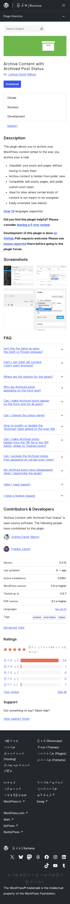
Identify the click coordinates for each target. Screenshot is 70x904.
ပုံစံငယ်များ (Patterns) (51, 760)
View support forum (16, 718)
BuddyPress (13, 832)
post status (50, 617)
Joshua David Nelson (22, 74)
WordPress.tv (14, 801)
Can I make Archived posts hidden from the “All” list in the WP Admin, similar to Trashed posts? (26, 442)
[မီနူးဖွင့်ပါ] (64, 5)
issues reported (15, 244)
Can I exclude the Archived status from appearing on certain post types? (29, 457)
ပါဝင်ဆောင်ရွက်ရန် (50, 782)
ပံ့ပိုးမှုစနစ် (12, 789)
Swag (42, 801)
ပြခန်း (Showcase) (49, 741)
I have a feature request (19, 495)
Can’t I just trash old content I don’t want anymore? (22, 363)
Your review (11, 692)
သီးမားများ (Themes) (48, 747)
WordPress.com (16, 813)
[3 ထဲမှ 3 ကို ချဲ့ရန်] (61, 293)
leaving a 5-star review (33, 225)
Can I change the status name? (24, 415)
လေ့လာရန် (9, 782)
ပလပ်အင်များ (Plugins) (51, 753)
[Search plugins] (41, 28)
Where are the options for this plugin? (28, 376)
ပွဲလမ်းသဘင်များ (47, 789)
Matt (9, 819)
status (62, 617)
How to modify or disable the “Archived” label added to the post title (29, 427)
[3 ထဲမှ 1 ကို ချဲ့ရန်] (29, 270)
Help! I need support (17, 484)
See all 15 (60, 609)
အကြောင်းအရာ (11, 741)
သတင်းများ (9, 747)
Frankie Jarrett (21, 549)
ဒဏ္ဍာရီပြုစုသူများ (15, 795)
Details (11, 98)
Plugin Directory (13, 16)
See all (62, 692)
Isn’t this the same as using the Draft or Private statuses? (23, 350)
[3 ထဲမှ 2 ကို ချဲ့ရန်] (61, 270)
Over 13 (9, 211)
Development (16, 116)
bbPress (11, 826)
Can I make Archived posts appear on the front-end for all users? (26, 402)
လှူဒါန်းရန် (46, 795)
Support (12, 126)
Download (12, 84)
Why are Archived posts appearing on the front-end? (22, 388)
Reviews (12, 107)
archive (37, 617)
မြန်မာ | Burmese (23, 848)
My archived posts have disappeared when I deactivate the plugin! (28, 471)
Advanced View (14, 627)
